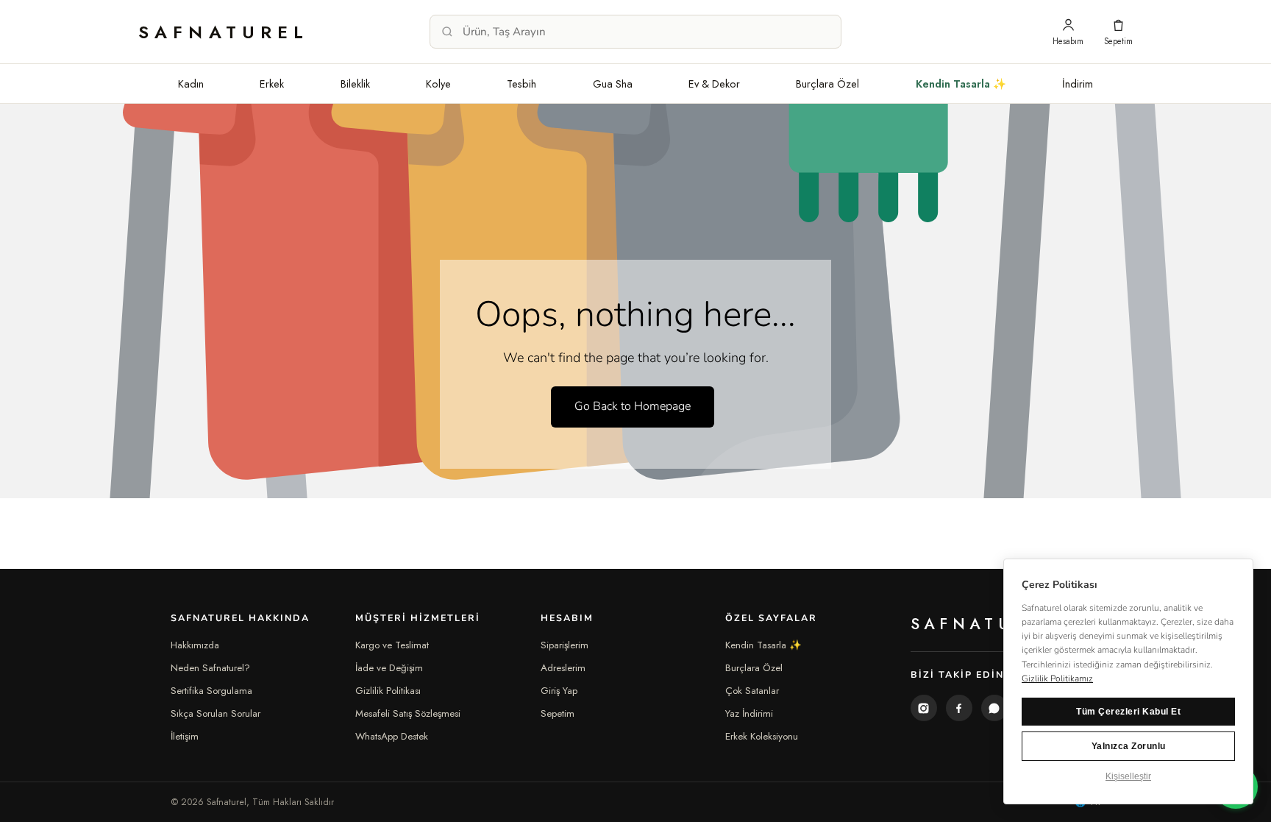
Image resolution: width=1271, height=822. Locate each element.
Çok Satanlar (752, 691)
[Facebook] (959, 708)
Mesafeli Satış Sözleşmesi (407, 713)
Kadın (191, 83)
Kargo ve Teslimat (392, 645)
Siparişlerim (564, 645)
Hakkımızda (195, 645)
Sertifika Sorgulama (211, 691)
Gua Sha (613, 83)
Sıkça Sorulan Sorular (215, 713)
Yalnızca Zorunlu (1129, 746)
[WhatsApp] (994, 708)
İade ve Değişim (389, 668)
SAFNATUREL (224, 32)
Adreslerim (563, 668)
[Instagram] (924, 708)
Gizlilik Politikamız (1057, 678)
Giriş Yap (559, 691)
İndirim (1077, 83)
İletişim (185, 736)
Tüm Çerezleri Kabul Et (1128, 711)
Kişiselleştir (1128, 776)
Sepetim (557, 713)
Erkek (272, 83)
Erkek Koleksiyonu (761, 736)
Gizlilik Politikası (388, 691)
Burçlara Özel (827, 83)
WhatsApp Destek (391, 736)
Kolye (438, 83)
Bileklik (355, 83)
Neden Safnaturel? (210, 668)
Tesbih (521, 83)
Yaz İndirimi (749, 713)
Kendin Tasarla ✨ (961, 83)
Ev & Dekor (714, 83)
